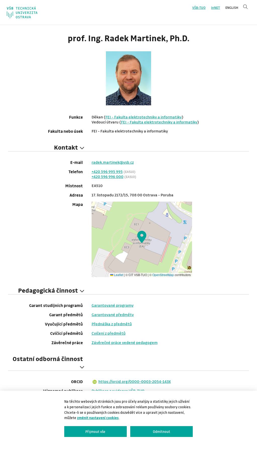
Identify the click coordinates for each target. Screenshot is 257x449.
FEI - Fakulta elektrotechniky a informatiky (143, 116)
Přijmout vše (95, 431)
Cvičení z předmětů (108, 333)
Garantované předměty (113, 314)
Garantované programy (113, 305)
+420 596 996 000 (107, 176)
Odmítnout (161, 431)
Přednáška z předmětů (112, 323)
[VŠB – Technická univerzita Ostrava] (22, 12)
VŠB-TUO (199, 8)
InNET (215, 8)
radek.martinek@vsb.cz (113, 162)
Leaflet (118, 275)
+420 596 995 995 (107, 171)
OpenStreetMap (163, 275)
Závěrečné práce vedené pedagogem (125, 342)
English (231, 8)
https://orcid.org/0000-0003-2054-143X (134, 381)
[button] (141, 237)
